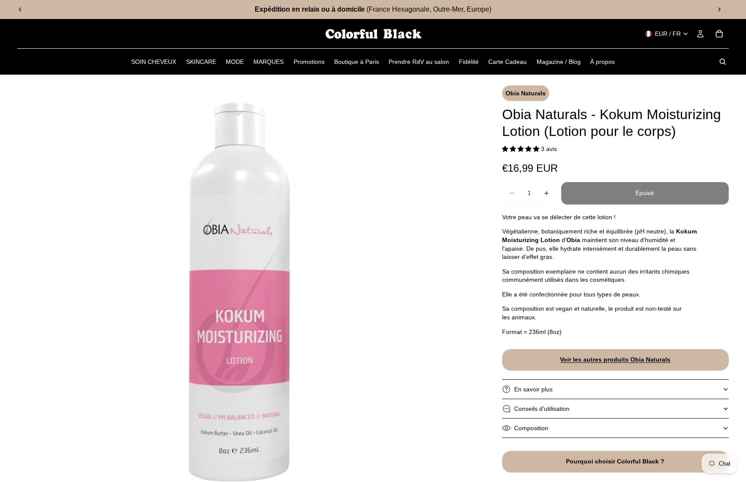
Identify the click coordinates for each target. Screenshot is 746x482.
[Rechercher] (722, 61)
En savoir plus (533, 389)
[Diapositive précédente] (20, 9)
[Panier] (719, 33)
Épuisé (644, 192)
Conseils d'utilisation (541, 408)
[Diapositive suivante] (719, 9)
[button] (521, 148)
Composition (531, 428)
